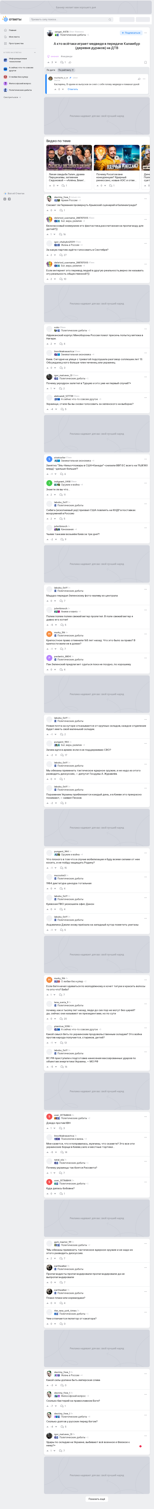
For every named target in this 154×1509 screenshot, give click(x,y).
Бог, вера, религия (71, 221)
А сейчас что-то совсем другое (79, 399)
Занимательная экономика (76, 354)
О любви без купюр (72, 981)
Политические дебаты (73, 35)
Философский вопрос (73, 1396)
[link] (69, 167)
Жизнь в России (70, 245)
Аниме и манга (69, 611)
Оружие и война (70, 484)
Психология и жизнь (72, 1139)
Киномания (67, 529)
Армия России (69, 200)
